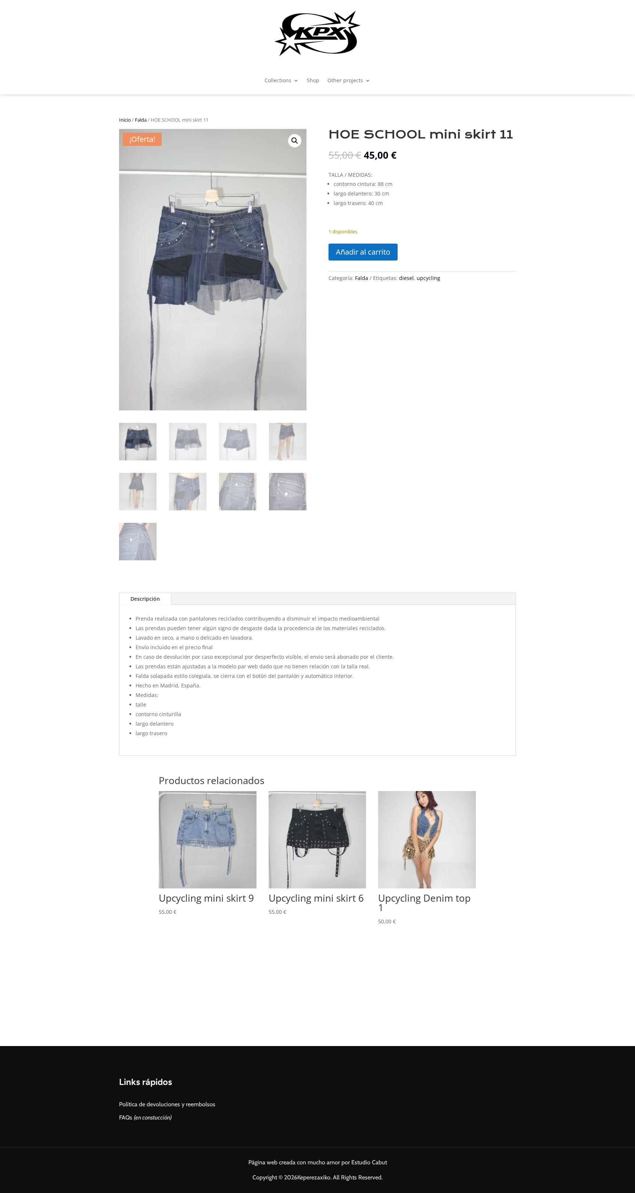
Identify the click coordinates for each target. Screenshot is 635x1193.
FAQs (145, 1117)
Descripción (145, 598)
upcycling (428, 277)
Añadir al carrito (363, 252)
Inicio (125, 119)
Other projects (345, 80)
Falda (141, 119)
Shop (313, 80)
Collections (278, 80)
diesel (406, 277)
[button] (294, 140)
